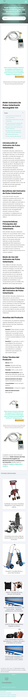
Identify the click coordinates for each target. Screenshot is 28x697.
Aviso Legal (3, 691)
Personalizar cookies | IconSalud (8, 694)
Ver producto (20, 76)
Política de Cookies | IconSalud (8, 696)
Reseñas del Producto (12, 134)
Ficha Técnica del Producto (14, 136)
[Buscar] (23, 17)
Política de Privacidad (5, 693)
